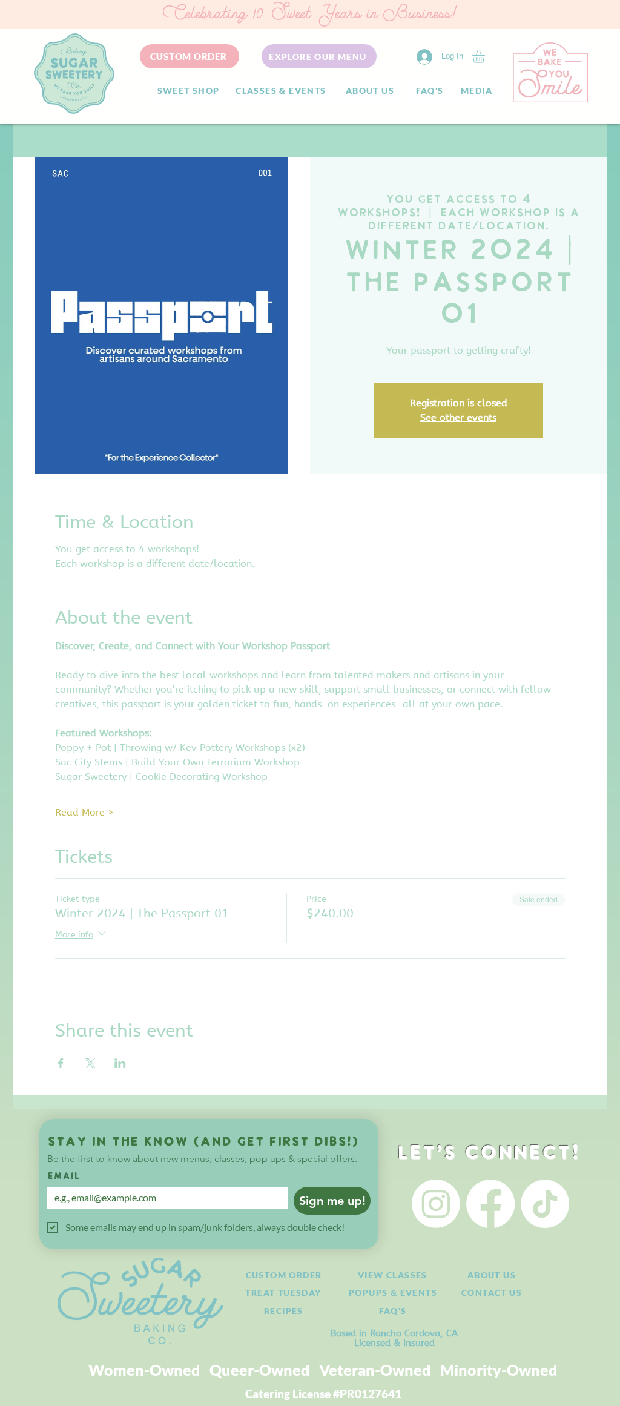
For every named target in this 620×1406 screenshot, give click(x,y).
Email (63, 1177)
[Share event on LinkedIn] (120, 1063)
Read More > (84, 812)
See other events (458, 417)
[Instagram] (436, 1204)
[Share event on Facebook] (61, 1063)
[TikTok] (545, 1204)
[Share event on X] (90, 1063)
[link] (486, 56)
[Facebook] (490, 1204)
